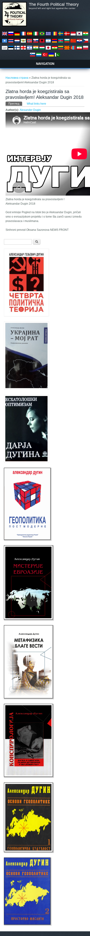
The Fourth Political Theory (54, 4)
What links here (36, 103)
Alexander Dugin (30, 110)
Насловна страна (17, 77)
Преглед (15, 103)
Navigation (45, 64)
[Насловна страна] (14, 25)
